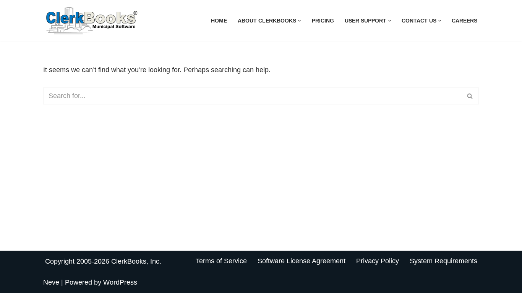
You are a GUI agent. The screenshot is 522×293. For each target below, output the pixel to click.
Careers (464, 21)
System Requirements (443, 261)
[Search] (470, 96)
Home (219, 21)
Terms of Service (221, 261)
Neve (51, 282)
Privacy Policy (377, 261)
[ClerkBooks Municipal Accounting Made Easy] (93, 20)
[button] (299, 20)
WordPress (120, 282)
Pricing (323, 21)
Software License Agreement (301, 261)
